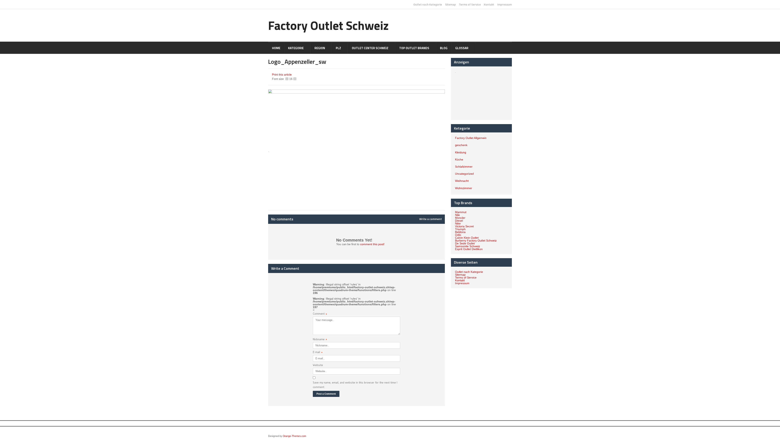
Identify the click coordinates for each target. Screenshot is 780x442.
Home (276, 48)
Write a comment (430, 219)
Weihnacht (462, 180)
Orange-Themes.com (294, 436)
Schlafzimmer (463, 166)
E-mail (318, 352)
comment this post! (372, 244)
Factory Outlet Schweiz (328, 25)
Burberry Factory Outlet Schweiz (476, 240)
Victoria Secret (464, 226)
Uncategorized (464, 173)
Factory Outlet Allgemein (470, 138)
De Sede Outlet (465, 243)
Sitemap (450, 4)
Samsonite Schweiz (467, 246)
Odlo (458, 234)
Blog (443, 48)
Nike (458, 223)
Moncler (460, 217)
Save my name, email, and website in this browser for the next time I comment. (355, 385)
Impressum (504, 4)
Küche (459, 159)
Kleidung (460, 152)
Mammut (460, 212)
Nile (457, 215)
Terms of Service (470, 4)
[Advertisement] (304, 177)
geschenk (461, 145)
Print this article (282, 74)
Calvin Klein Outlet (467, 237)
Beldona (460, 232)
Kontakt (489, 4)
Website (318, 365)
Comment (320, 314)
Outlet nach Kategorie (427, 4)
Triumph (460, 229)
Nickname (320, 339)
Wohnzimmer (463, 188)
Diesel (459, 220)
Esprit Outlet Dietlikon (469, 249)
